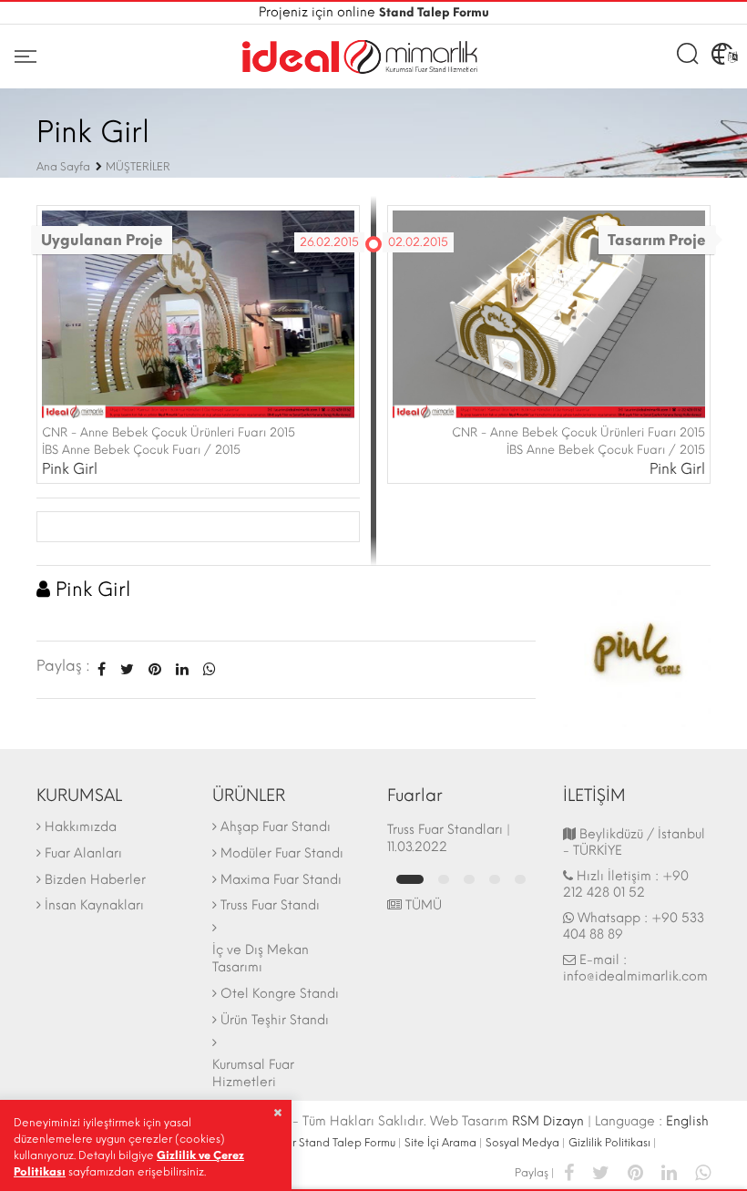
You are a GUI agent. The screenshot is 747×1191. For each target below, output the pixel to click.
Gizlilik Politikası (609, 1142)
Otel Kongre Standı (279, 993)
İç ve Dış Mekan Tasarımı (260, 958)
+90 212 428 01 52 (626, 884)
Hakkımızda (81, 827)
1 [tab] (410, 879)
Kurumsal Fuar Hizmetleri (253, 1073)
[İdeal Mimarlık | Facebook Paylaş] (569, 1171)
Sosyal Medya (522, 1142)
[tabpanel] (461, 838)
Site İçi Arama (440, 1142)
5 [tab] (520, 879)
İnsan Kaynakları (94, 905)
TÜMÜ (422, 905)
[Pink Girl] (637, 652)
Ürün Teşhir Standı (274, 1020)
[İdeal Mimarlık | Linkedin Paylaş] (669, 1171)
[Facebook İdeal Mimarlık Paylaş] (101, 669)
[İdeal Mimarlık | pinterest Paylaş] (635, 1171)
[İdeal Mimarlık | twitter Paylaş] (601, 1171)
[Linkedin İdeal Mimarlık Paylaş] (182, 669)
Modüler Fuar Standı (281, 853)
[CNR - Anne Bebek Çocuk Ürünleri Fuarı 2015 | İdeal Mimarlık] (198, 313)
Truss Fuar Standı (270, 905)
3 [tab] (469, 879)
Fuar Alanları (83, 853)
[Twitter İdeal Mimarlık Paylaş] (127, 669)
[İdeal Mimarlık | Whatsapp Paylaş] (206, 669)
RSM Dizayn (548, 1121)
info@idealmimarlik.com (635, 976)
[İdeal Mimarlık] (359, 56)
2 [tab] (443, 879)
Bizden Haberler (95, 880)
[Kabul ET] (277, 1112)
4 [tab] (494, 879)
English (687, 1121)
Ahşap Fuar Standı (275, 827)
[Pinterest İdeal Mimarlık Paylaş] (155, 669)
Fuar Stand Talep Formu (334, 1142)
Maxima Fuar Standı (281, 880)
